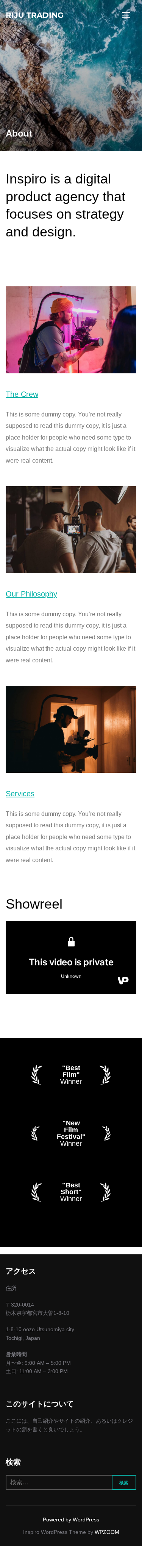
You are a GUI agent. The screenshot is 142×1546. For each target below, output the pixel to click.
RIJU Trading (34, 15)
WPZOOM (107, 1532)
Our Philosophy (31, 594)
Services (20, 793)
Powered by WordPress (71, 1519)
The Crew (22, 394)
